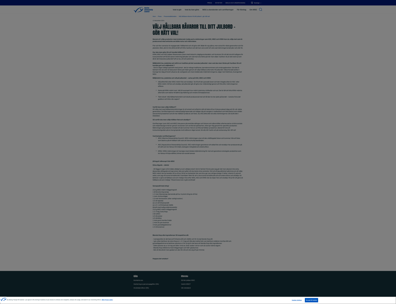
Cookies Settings (297, 300)
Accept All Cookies (311, 300)
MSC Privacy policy (107, 299)
